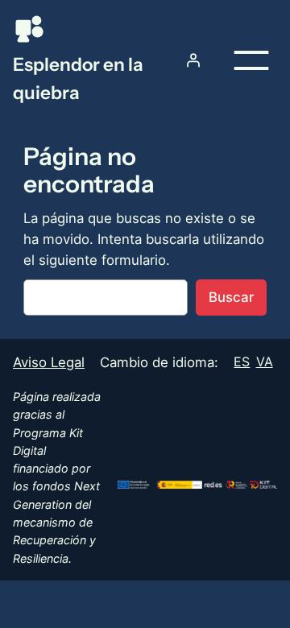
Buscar (231, 297)
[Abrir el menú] (251, 60)
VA (264, 361)
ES (242, 361)
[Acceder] (193, 60)
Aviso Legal (49, 362)
